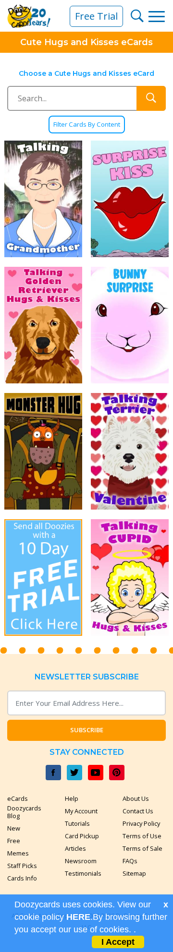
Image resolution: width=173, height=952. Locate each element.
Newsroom (81, 861)
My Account (81, 811)
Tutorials (77, 823)
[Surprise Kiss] (129, 199)
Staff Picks (22, 865)
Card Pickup (82, 836)
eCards (17, 798)
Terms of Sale (142, 848)
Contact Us (138, 811)
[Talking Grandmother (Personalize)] (43, 199)
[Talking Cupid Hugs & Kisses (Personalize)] (129, 577)
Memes (18, 853)
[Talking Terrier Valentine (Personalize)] (129, 451)
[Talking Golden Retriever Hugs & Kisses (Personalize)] (43, 325)
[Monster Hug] (43, 451)
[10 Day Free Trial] (43, 577)
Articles (75, 848)
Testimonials (83, 873)
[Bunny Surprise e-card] (129, 325)
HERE (78, 917)
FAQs (130, 861)
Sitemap (134, 873)
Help (71, 798)
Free (13, 841)
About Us (136, 798)
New (13, 828)
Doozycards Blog (24, 812)
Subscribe (86, 730)
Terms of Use (142, 836)
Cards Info (22, 878)
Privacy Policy (141, 823)
